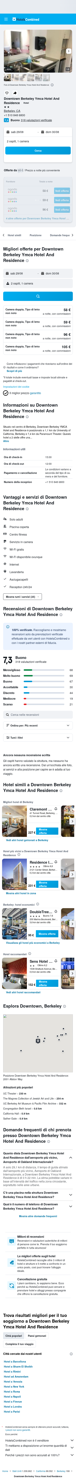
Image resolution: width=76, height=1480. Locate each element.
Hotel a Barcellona (15, 1361)
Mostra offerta (43, 831)
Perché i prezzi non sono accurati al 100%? (32, 1455)
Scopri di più (14, 371)
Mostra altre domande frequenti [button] (38, 1216)
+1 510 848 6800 (14, 115)
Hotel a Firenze (13, 1401)
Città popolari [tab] (13, 1335)
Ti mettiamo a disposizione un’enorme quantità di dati (36, 1448)
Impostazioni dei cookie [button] (16, 386)
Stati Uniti (17, 1470)
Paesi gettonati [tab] (37, 1335)
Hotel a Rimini (12, 1371)
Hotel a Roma (12, 1391)
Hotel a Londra (13, 1406)
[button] (6, 19)
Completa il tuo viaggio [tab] (19, 1344)
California (40, 1470)
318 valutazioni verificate (36, 120)
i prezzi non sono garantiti (17, 1429)
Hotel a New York (14, 1386)
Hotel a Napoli (12, 1396)
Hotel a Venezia (13, 1381)
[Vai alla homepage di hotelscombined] (26, 19)
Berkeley (61, 1470)
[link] (27, 840)
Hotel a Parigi (12, 1411)
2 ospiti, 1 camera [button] (18, 141)
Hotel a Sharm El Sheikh (18, 1366)
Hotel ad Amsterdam (16, 1376)
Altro (6, 441)
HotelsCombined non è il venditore (27, 1440)
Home (5, 1470)
